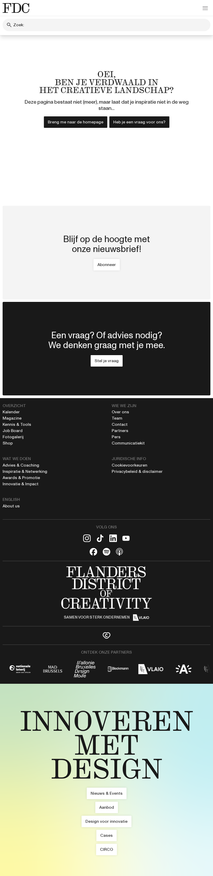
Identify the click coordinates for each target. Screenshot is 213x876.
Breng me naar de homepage (75, 122)
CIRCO (106, 849)
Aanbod (106, 807)
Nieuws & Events (107, 793)
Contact (120, 424)
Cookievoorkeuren (129, 465)
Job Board (13, 430)
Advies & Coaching (21, 465)
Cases (106, 835)
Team (117, 418)
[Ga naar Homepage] (106, 778)
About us (11, 505)
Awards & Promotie (21, 477)
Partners (120, 430)
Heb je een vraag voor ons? (139, 122)
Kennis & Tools (17, 424)
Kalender (11, 411)
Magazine (12, 418)
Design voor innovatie (106, 821)
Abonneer (106, 264)
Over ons (120, 411)
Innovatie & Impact (20, 483)
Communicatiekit (128, 443)
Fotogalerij (13, 436)
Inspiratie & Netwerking (25, 471)
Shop (8, 443)
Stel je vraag (107, 360)
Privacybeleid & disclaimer (137, 471)
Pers (116, 436)
